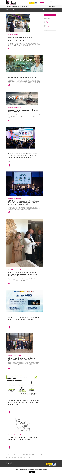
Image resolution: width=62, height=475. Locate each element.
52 (11, 457)
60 (23, 457)
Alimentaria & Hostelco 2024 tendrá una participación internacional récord (21, 359)
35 (21, 456)
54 (14, 457)
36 (23, 456)
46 (38, 456)
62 (26, 457)
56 (17, 457)
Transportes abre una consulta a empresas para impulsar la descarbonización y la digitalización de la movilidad (23, 402)
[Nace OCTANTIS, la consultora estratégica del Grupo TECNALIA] (22, 98)
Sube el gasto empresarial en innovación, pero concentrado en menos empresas (23, 438)
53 (12, 457)
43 (33, 456)
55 (15, 457)
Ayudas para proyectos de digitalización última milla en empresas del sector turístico (23, 318)
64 (29, 457)
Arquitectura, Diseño (47, 18)
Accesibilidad (46, 17)
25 (6, 456)
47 (39, 456)
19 (33, 454)
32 (17, 456)
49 (6, 457)
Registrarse (46, 2)
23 (39, 454)
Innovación (45, 22)
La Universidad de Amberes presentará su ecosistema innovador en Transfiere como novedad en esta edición (21, 38)
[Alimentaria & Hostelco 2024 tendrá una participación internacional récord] (19, 343)
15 (27, 454)
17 (30, 454)
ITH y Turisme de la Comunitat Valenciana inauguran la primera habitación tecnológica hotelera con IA (22, 274)
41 (30, 456)
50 (8, 457)
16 (29, 454)
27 (9, 456)
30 (14, 456)
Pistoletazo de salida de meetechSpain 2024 (22, 77)
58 (20, 457)
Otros (17, 34)
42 (32, 456)
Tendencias (18, 74)
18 (32, 454)
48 (41, 456)
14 (26, 454)
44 (35, 456)
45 (36, 456)
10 (20, 454)
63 (27, 457)
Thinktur (44, 9)
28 (11, 456)
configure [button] (36, 469)
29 (12, 456)
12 (23, 454)
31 (15, 456)
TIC (20, 74)
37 (24, 456)
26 (8, 456)
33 (18, 456)
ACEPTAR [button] (32, 472)
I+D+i (45, 21)
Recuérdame (51, 1)
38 (26, 456)
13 (24, 454)
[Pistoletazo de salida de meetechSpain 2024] (24, 63)
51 (9, 457)
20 (35, 454)
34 (20, 456)
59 (21, 457)
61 (24, 457)
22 (38, 454)
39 (27, 456)
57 (18, 457)
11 (21, 454)
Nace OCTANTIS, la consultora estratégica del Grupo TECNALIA (23, 111)
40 (29, 456)
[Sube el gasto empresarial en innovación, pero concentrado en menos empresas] (24, 425)
